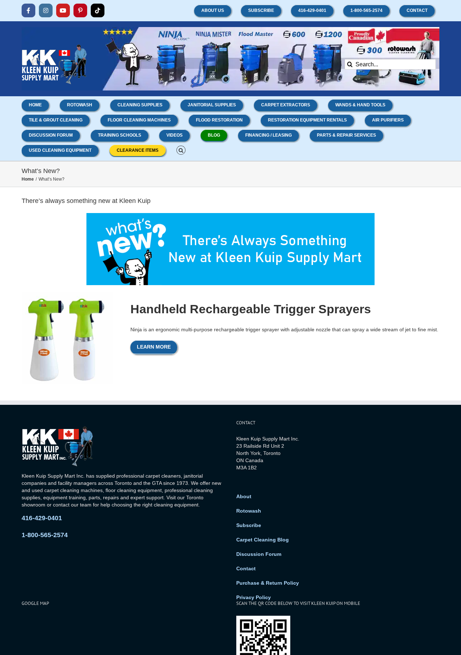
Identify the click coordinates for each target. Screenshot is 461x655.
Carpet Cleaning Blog (262, 540)
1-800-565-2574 (45, 535)
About (243, 496)
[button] (180, 149)
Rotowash (248, 511)
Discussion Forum (258, 554)
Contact (246, 568)
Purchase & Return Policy (267, 583)
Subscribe (248, 525)
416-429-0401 (42, 518)
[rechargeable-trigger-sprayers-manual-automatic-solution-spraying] (67, 295)
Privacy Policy (253, 597)
